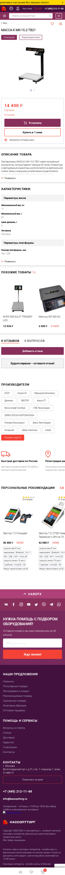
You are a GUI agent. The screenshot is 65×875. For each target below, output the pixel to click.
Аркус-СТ (41, 400)
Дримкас (8, 400)
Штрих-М (22, 393)
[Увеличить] (32, 65)
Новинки (8, 681)
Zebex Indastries (29, 430)
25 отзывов (27, 499)
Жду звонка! (32, 654)
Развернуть (10, 178)
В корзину (35, 123)
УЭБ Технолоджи (41, 408)
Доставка (9, 737)
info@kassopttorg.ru (15, 798)
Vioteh (48, 430)
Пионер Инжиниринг (14, 423)
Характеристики (31, 37)
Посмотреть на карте (32, 779)
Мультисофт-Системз (14, 408)
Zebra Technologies (42, 423)
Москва (38, 8)
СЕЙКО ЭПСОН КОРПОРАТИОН (19, 415)
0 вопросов (34, 341)
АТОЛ (7, 393)
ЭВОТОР (25, 400)
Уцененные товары (14, 700)
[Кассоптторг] (4, 8)
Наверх (35, 594)
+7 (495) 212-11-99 (54, 8)
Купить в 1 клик (32, 132)
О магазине (10, 747)
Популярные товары (15, 686)
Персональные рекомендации (28, 488)
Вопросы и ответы (14, 727)
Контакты (9, 752)
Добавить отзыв (32, 351)
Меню (57, 16)
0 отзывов (10, 341)
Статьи (7, 732)
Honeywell (9, 430)
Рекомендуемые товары (17, 695)
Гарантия (8, 742)
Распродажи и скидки (16, 691)
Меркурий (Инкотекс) (44, 393)
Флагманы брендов (14, 705)
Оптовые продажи (14, 710)
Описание (9, 37)
